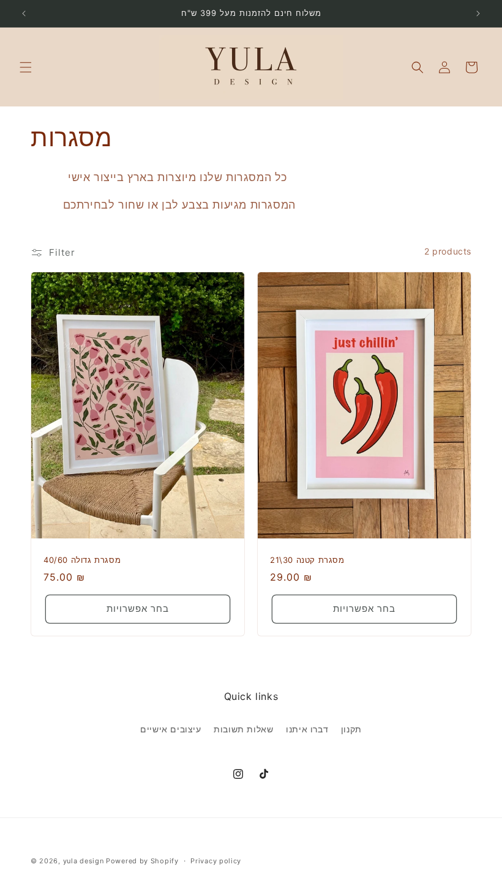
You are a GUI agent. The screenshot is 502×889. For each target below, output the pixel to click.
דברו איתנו (307, 729)
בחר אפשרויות (138, 608)
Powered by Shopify (142, 861)
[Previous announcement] (23, 13)
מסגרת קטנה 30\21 (307, 560)
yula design (83, 861)
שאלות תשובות (243, 729)
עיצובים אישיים (170, 729)
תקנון (351, 729)
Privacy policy (215, 861)
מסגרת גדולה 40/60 (82, 560)
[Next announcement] (478, 13)
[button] (25, 67)
